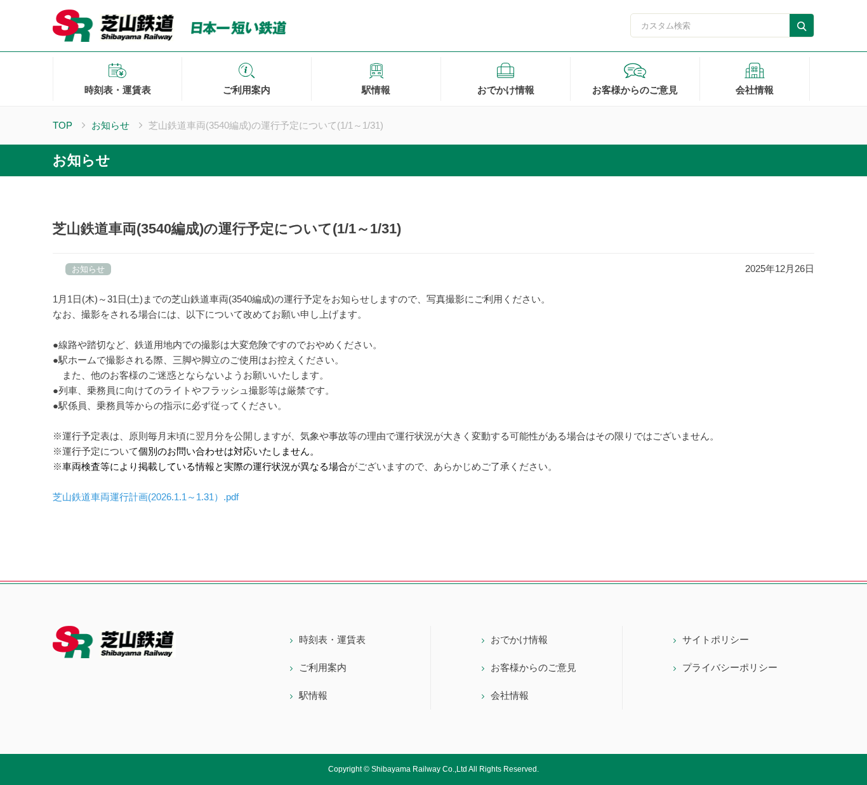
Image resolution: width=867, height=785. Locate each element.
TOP (62, 125)
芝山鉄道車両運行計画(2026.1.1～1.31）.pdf (146, 496)
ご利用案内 (246, 89)
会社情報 (755, 89)
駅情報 (376, 89)
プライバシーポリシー (730, 667)
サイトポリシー (715, 639)
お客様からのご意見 (635, 89)
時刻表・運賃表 (117, 89)
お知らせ (110, 125)
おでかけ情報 (505, 89)
